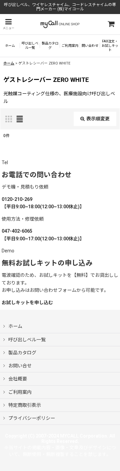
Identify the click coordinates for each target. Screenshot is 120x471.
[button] (8, 24)
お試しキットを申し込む (27, 302)
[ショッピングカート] (111, 24)
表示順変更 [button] (98, 118)
